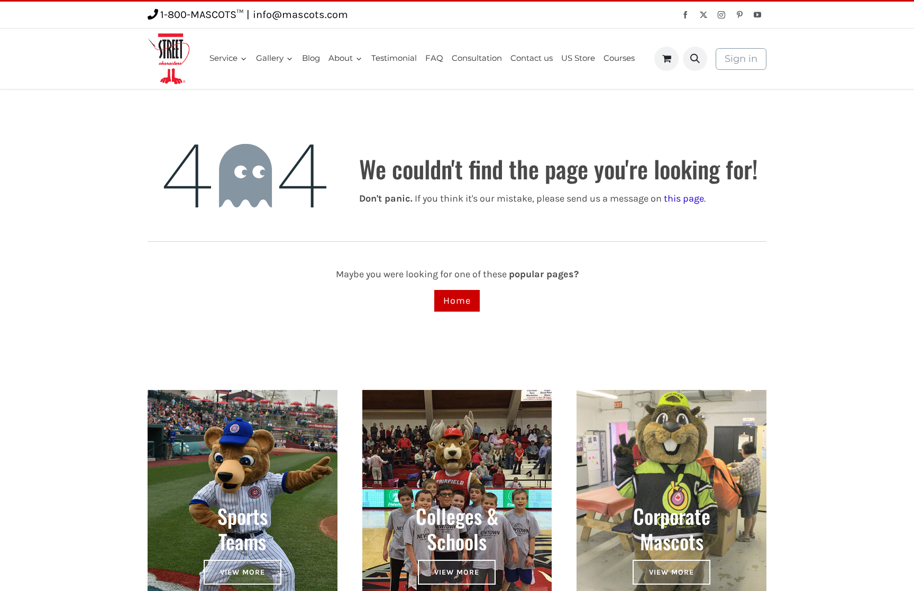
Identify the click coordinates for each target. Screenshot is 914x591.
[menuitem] (228, 58)
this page (684, 198)
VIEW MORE (242, 572)
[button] (695, 59)
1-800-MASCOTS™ (201, 14)
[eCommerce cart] (666, 59)
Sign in (741, 59)
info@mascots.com (300, 14)
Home (457, 300)
